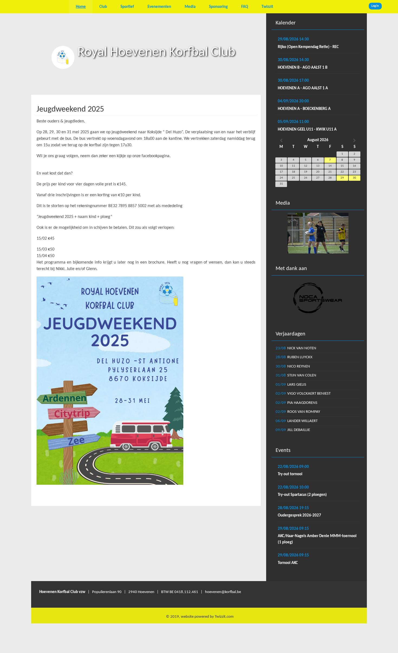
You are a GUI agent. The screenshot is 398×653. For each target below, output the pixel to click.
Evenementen (159, 7)
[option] (317, 233)
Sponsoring (218, 7)
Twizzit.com (224, 617)
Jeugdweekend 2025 (70, 109)
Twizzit (267, 7)
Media (190, 7)
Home (81, 7)
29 (342, 177)
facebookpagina (155, 156)
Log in (375, 6)
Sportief (127, 7)
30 (354, 177)
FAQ (244, 7)
